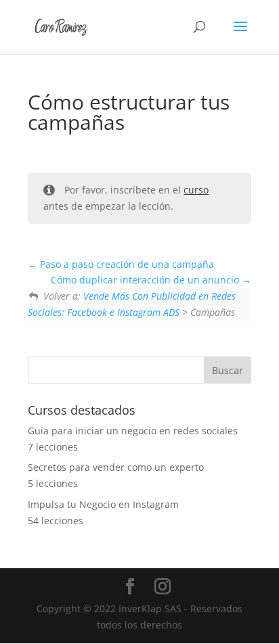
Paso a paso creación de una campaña (125, 264)
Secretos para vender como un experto (116, 467)
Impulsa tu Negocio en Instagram (103, 504)
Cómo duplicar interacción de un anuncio (146, 279)
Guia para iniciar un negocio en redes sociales (133, 430)
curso (196, 189)
